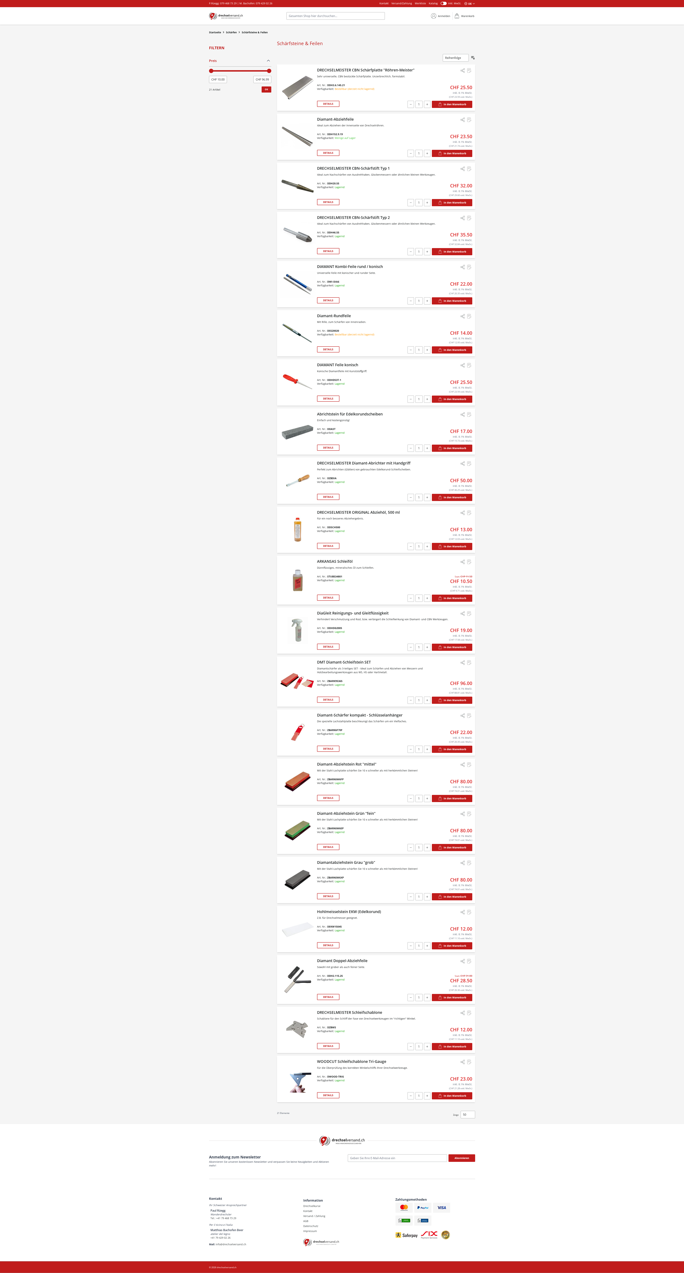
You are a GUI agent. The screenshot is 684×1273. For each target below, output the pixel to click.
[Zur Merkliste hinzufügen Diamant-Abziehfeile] (469, 120)
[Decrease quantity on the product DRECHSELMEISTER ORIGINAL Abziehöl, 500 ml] (411, 546)
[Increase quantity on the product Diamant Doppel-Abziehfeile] (427, 997)
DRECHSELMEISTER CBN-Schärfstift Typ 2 (353, 217)
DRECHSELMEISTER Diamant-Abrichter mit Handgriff (363, 463)
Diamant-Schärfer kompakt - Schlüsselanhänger (360, 715)
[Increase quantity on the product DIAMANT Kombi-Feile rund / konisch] (427, 300)
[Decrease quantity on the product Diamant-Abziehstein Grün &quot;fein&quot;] (411, 847)
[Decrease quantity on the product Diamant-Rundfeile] (411, 350)
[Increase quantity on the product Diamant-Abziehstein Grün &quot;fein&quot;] (427, 847)
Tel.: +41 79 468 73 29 (223, 1218)
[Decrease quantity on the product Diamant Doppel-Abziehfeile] (411, 997)
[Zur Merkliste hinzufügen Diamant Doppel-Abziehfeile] (469, 961)
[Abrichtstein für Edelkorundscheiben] (298, 431)
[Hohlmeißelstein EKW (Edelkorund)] (298, 929)
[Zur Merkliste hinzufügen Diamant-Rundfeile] (469, 316)
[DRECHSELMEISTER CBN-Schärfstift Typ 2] (298, 235)
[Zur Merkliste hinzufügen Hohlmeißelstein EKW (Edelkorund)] (469, 912)
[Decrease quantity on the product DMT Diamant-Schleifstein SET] (411, 700)
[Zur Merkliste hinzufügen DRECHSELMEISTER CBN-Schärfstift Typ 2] (469, 218)
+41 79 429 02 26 (220, 1237)
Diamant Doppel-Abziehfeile (342, 960)
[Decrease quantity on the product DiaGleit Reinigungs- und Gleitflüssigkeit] (411, 647)
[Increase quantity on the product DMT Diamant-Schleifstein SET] (427, 700)
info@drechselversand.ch (231, 1244)
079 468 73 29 (228, 3)
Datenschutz (310, 1226)
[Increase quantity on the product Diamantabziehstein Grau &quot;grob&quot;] (427, 896)
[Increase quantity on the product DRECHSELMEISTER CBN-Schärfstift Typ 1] (427, 202)
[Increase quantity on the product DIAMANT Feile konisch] (427, 399)
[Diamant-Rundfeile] (298, 333)
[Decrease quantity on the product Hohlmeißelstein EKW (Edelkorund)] (411, 945)
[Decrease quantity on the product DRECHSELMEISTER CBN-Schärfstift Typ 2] (411, 251)
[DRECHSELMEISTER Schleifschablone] (298, 1030)
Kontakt (384, 3)
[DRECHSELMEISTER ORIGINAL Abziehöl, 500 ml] (298, 530)
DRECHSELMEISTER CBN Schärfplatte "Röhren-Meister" (366, 69)
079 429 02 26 (264, 3)
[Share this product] (462, 70)
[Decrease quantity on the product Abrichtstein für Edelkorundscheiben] (411, 448)
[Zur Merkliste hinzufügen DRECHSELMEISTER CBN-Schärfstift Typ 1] (469, 169)
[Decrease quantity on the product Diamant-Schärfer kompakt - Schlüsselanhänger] (411, 749)
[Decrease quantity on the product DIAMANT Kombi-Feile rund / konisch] (411, 300)
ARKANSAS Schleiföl (335, 561)
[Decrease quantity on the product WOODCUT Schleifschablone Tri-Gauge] (411, 1095)
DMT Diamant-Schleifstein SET (344, 662)
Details (328, 103)
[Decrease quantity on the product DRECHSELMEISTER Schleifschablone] (411, 1046)
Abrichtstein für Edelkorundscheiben (350, 414)
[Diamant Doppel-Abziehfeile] (298, 979)
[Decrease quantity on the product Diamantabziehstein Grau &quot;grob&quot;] (411, 896)
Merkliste (420, 3)
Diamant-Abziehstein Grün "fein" (346, 813)
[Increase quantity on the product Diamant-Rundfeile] (427, 350)
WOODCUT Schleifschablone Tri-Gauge (351, 1061)
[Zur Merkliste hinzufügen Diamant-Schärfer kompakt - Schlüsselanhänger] (469, 715)
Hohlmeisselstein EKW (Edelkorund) (349, 911)
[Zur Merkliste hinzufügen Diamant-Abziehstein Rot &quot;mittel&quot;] (469, 764)
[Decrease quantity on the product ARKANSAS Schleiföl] (411, 598)
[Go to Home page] (226, 16)
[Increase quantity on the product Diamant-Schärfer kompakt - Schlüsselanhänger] (427, 749)
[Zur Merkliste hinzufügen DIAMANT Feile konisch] (469, 365)
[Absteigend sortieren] (473, 58)
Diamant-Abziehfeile (335, 119)
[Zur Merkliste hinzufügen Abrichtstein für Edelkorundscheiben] (469, 414)
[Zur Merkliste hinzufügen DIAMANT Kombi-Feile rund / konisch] (469, 267)
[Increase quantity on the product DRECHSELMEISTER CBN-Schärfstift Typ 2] (427, 251)
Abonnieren (462, 1158)
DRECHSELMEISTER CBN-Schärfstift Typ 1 (353, 168)
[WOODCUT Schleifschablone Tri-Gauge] (298, 1079)
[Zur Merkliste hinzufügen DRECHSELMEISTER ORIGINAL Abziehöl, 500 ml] (469, 513)
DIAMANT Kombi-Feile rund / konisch (350, 266)
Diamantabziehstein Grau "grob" (346, 862)
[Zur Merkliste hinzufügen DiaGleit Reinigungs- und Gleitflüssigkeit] (469, 613)
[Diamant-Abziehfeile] (298, 137)
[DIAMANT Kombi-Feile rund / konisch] (298, 284)
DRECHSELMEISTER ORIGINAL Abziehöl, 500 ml (358, 512)
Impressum (310, 1231)
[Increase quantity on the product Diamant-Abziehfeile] (427, 153)
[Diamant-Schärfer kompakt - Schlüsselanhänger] (298, 732)
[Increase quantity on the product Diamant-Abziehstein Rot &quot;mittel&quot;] (427, 798)
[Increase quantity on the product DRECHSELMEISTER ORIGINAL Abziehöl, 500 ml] (427, 546)
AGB (305, 1221)
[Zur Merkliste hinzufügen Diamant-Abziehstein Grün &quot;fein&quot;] (469, 814)
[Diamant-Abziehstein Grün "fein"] (298, 831)
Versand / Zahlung (314, 1216)
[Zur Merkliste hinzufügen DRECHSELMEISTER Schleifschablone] (469, 1013)
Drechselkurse (311, 1206)
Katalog (433, 3)
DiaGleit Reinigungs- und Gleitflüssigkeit (353, 613)
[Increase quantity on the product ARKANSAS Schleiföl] (427, 598)
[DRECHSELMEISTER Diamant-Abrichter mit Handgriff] (298, 480)
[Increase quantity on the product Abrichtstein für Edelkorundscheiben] (427, 448)
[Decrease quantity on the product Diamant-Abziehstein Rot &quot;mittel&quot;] (411, 798)
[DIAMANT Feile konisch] (298, 382)
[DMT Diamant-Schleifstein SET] (298, 681)
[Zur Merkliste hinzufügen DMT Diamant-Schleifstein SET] (469, 662)
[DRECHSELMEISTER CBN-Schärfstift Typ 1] (298, 186)
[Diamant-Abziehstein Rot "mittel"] (298, 781)
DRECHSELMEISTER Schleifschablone (349, 1012)
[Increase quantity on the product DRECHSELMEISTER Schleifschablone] (427, 1046)
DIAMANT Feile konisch (337, 364)
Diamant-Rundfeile (334, 315)
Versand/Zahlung (401, 3)
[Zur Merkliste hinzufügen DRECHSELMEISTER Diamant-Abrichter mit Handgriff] (469, 463)
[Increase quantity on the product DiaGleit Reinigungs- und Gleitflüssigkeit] (427, 647)
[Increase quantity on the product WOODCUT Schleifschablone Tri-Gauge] (427, 1095)
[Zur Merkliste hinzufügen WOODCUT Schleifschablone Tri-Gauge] (469, 1062)
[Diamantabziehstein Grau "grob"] (298, 880)
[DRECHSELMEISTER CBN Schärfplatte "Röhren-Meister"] (298, 87)
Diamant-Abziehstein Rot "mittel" (346, 764)
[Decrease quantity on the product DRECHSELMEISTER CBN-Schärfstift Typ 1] (411, 202)
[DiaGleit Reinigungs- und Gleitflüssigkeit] (298, 630)
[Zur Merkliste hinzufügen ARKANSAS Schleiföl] (469, 562)
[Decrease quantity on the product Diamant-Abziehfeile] (411, 153)
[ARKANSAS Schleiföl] (298, 580)
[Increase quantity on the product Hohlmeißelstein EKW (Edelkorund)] (427, 945)
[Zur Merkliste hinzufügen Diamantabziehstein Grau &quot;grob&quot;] (469, 863)
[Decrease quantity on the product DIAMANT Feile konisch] (411, 399)
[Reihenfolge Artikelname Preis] (456, 58)
